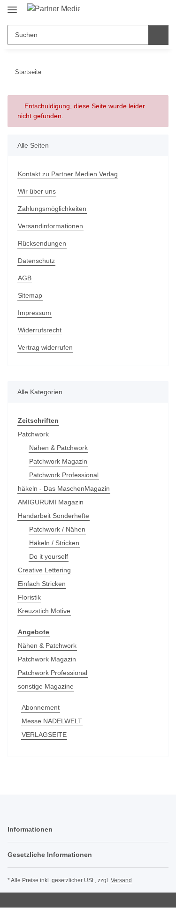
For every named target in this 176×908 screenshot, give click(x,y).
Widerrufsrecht (39, 330)
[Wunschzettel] (145, 10)
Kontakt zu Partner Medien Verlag (68, 174)
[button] (131, 10)
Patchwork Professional (64, 475)
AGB (24, 278)
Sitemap (30, 295)
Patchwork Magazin (58, 461)
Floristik (29, 597)
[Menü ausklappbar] (12, 6)
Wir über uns (37, 191)
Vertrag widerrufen (45, 347)
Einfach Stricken (42, 583)
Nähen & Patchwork (58, 447)
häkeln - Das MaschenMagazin (64, 488)
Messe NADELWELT (52, 721)
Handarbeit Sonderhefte (53, 515)
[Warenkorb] (160, 10)
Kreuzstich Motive (44, 611)
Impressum (34, 312)
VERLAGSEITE (44, 734)
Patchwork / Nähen (57, 529)
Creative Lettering (44, 570)
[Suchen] (158, 35)
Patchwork (33, 434)
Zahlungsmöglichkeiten (52, 208)
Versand (121, 880)
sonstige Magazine (46, 686)
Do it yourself (48, 556)
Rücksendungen (42, 243)
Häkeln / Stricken (54, 543)
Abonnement (41, 707)
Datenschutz (36, 260)
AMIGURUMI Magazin (51, 502)
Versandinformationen (50, 226)
